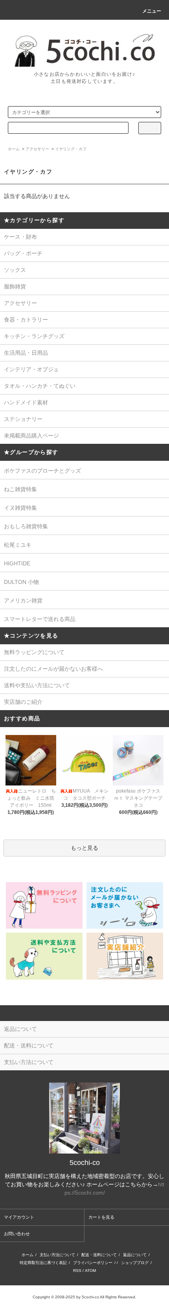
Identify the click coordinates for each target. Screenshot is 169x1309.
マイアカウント (19, 1217)
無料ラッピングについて (34, 652)
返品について (135, 1255)
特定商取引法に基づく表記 (43, 1262)
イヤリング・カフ (70, 149)
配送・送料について (99, 1255)
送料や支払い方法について (37, 685)
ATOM (90, 1270)
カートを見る (101, 1217)
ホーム (14, 149)
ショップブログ (135, 1262)
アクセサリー (37, 149)
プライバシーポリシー (92, 1262)
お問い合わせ (17, 1233)
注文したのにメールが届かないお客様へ (53, 669)
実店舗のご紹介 (23, 702)
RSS (77, 1270)
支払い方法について (57, 1255)
